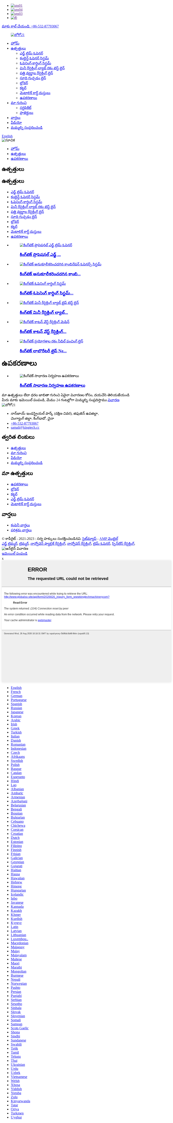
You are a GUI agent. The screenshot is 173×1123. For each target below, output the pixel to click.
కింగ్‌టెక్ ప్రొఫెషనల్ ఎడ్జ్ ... (40, 254)
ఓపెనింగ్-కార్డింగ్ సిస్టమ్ (35, 63)
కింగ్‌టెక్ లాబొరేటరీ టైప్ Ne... (43, 351)
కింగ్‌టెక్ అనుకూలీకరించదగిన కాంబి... (50, 274)
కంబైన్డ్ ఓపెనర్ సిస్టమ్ (34, 58)
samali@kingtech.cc (25, 427)
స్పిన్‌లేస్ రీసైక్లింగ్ (123, 544)
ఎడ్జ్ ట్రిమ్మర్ (9, 544)
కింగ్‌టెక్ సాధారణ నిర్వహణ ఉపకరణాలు (52, 385)
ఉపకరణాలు (28, 98)
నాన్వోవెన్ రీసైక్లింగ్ (79, 544)
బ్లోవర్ (24, 83)
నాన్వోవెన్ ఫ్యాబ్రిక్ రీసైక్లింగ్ (47, 544)
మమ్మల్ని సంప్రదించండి (27, 127)
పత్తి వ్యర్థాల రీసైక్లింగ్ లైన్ (36, 73)
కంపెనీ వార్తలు (20, 525)
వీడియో (16, 123)
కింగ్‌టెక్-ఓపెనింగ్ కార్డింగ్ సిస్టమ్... (46, 293)
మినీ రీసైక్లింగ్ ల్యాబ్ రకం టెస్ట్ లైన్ (42, 68)
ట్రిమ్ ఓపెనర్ (101, 544)
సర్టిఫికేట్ (25, 108)
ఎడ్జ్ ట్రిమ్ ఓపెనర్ (31, 53)
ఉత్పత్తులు (18, 48)
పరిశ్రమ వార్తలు (21, 530)
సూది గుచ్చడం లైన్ (33, 78)
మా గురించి (19, 103)
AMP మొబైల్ (108, 539)
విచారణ (113, 400)
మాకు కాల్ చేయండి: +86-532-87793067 (30, 26)
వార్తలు (15, 118)
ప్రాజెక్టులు (26, 113)
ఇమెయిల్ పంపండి (14, 553)
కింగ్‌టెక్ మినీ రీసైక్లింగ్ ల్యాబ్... (44, 312)
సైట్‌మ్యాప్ (89, 539)
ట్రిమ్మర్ (24, 544)
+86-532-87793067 (25, 423)
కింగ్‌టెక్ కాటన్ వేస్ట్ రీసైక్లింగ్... (43, 331)
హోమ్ (15, 43)
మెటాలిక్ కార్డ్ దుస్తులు (35, 93)
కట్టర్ (23, 88)
